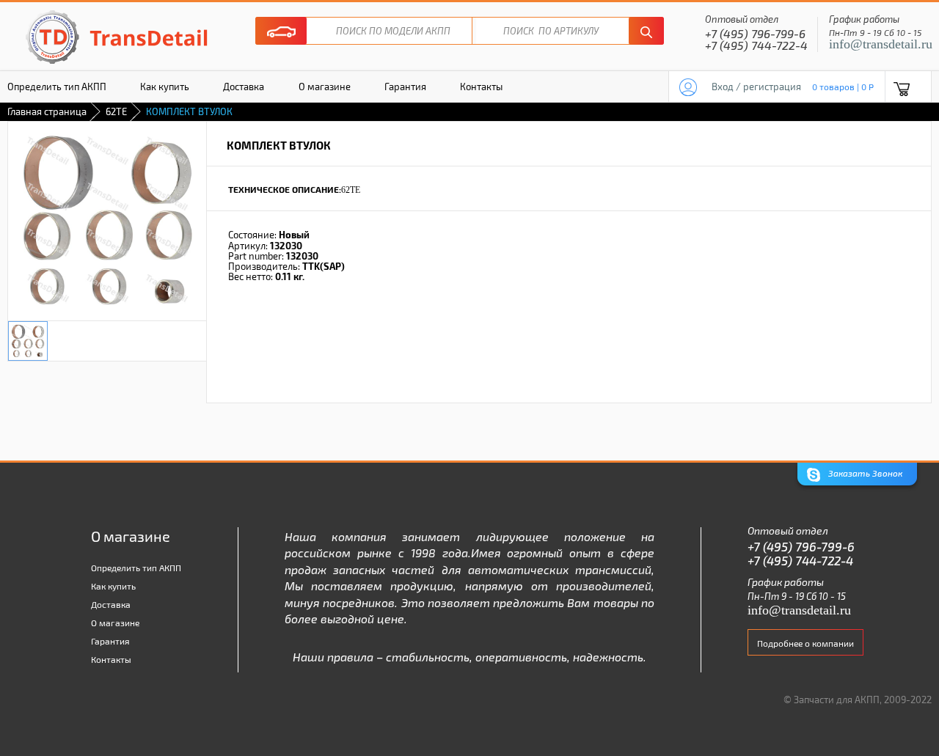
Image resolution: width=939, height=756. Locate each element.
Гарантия (405, 86)
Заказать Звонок (864, 473)
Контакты (481, 86)
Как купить (164, 86)
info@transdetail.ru (880, 44)
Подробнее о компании (805, 643)
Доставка (243, 86)
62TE (116, 111)
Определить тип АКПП (136, 567)
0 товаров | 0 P (843, 86)
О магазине (325, 86)
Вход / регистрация (756, 86)
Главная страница (47, 111)
